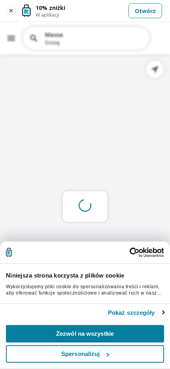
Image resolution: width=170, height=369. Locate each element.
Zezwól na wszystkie (85, 333)
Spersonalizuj (80, 353)
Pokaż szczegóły (131, 312)
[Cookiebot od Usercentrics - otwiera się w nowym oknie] (129, 252)
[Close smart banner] (11, 10)
